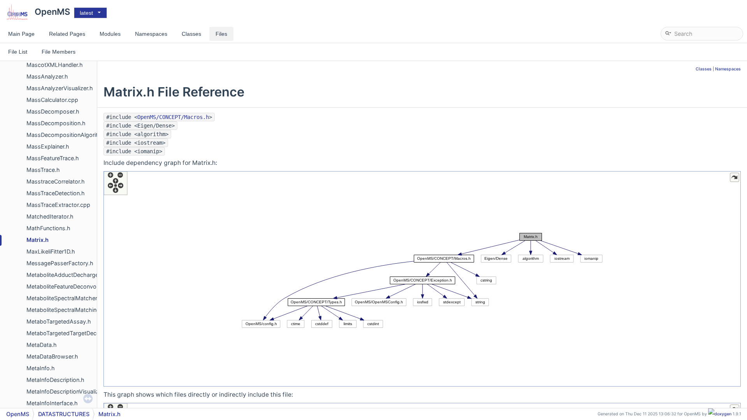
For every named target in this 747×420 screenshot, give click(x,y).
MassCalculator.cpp (52, 99)
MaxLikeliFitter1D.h (50, 251)
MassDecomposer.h (52, 111)
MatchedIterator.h (50, 216)
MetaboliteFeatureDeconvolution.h (71, 286)
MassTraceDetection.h (55, 193)
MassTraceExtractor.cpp (58, 204)
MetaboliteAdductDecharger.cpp (69, 274)
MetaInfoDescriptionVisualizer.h (67, 391)
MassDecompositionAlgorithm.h (68, 134)
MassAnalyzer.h (47, 76)
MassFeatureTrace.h (52, 158)
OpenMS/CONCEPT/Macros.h (173, 117)
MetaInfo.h (40, 368)
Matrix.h (37, 239)
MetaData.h (41, 344)
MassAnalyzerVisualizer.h (59, 88)
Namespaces (728, 69)
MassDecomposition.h (56, 123)
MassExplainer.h (47, 146)
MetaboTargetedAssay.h (58, 321)
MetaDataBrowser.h (52, 356)
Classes (704, 69)
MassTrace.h (43, 169)
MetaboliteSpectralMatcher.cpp (67, 298)
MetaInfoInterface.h (52, 403)
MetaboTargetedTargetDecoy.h (67, 333)
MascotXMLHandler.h (54, 64)
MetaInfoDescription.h (55, 379)
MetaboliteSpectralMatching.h (65, 309)
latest (86, 13)
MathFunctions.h (48, 228)
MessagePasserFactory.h (59, 263)
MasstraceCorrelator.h (55, 181)
